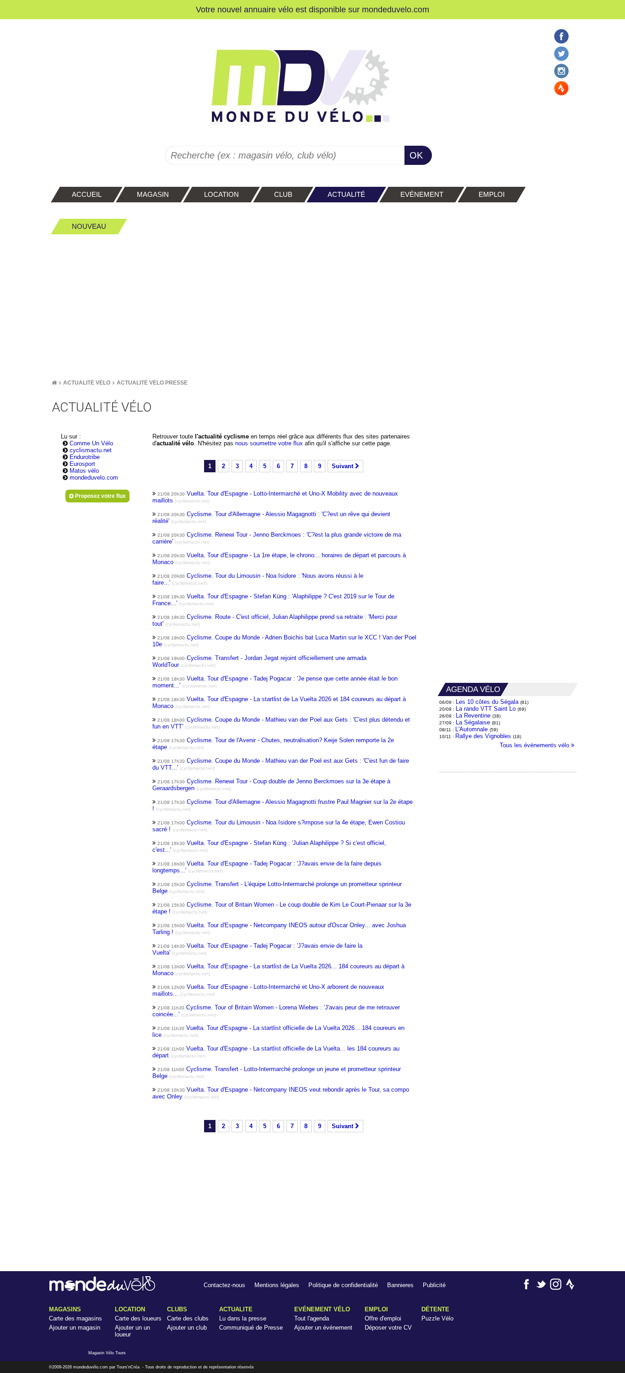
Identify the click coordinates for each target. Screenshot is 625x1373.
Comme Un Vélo (91, 443)
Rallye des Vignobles (483, 736)
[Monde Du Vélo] (54, 383)
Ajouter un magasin (74, 1327)
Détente (435, 1309)
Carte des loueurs (138, 1318)
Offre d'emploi (383, 1318)
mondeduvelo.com (395, 9)
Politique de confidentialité (343, 1285)
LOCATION (130, 1309)
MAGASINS (65, 1309)
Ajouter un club (187, 1327)
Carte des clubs (188, 1318)
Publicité (434, 1285)
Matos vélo (84, 470)
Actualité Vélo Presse (152, 383)
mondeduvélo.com (90, 1367)
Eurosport (82, 463)
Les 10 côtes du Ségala (487, 701)
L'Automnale (471, 729)
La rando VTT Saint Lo (486, 708)
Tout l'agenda (311, 1318)
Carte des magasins (75, 1318)
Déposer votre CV (388, 1327)
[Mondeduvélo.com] (102, 1289)
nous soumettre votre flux (270, 443)
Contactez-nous (224, 1285)
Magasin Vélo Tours (107, 1353)
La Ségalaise (473, 722)
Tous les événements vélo (535, 745)
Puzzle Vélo (437, 1318)
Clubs (177, 1309)
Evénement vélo (322, 1309)
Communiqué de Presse (251, 1327)
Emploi (376, 1309)
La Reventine (474, 715)
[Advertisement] (312, 306)
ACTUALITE (236, 1309)
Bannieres (400, 1285)
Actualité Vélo (86, 383)
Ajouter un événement (323, 1327)
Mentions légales (276, 1285)
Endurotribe (85, 457)
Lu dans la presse (242, 1318)
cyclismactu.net (91, 450)
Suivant (343, 466)
